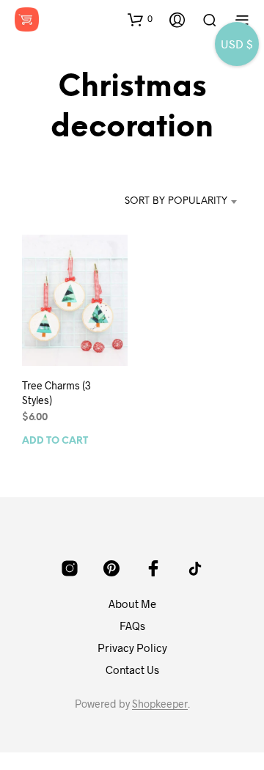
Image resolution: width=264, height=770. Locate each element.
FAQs (132, 625)
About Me (132, 603)
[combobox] (176, 201)
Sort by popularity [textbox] (176, 201)
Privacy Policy (132, 647)
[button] (140, 19)
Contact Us (132, 669)
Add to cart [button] (55, 441)
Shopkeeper (160, 704)
